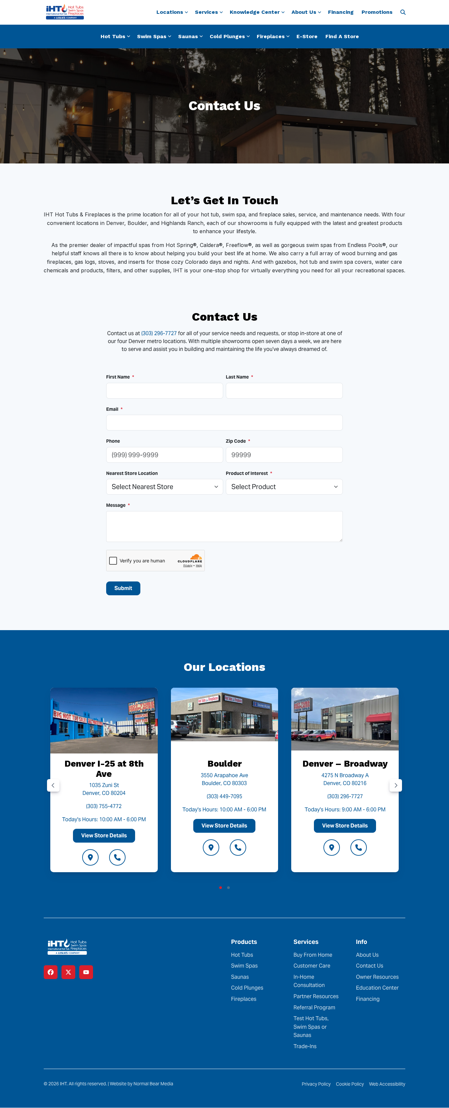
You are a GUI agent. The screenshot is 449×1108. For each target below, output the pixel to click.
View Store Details (104, 835)
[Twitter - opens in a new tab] (68, 972)
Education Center (377, 987)
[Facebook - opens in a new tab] (50, 972)
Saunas (240, 976)
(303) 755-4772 (104, 806)
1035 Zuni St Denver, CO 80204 (104, 789)
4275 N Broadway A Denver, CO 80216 (345, 779)
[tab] (221, 888)
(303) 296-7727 (159, 333)
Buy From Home (313, 954)
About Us (367, 954)
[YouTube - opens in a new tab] (86, 972)
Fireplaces (243, 999)
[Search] (403, 12)
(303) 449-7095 (224, 796)
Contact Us (369, 965)
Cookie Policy (350, 1084)
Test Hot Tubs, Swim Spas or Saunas (311, 1027)
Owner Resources (377, 976)
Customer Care (312, 965)
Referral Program (314, 1007)
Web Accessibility (387, 1084)
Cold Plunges (247, 987)
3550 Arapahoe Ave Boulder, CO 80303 (224, 779)
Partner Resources (316, 996)
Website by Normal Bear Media (141, 1084)
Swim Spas (244, 965)
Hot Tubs (242, 954)
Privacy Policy (316, 1084)
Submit (123, 588)
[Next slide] (396, 785)
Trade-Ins (305, 1046)
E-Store (307, 36)
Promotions (377, 12)
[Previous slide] (53, 785)
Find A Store (342, 36)
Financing (341, 12)
